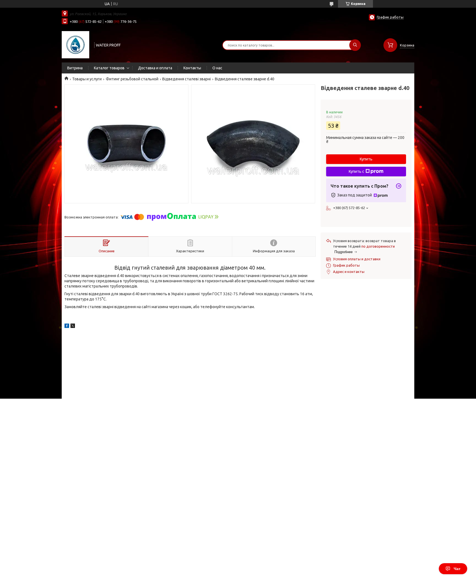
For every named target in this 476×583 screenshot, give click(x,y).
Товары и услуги (87, 79)
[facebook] (66, 326)
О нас (217, 68)
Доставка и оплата (155, 68)
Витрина (75, 68)
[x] (73, 326)
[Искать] (355, 45)
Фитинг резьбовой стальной (132, 79)
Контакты (192, 68)
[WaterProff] (75, 44)
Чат (457, 568)
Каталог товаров (109, 68)
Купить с (356, 171)
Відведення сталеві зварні (186, 79)
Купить (366, 159)
